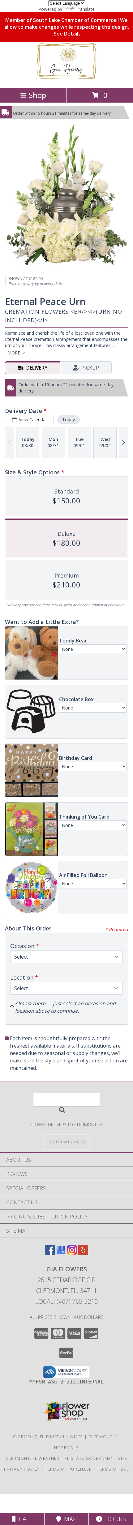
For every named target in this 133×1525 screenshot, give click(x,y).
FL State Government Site (96, 1458)
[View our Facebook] (50, 1252)
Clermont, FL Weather (32, 1458)
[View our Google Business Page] (61, 1252)
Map (69, 1519)
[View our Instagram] (72, 1252)
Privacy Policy (22, 1469)
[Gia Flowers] (66, 79)
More (13, 353)
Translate (85, 9)
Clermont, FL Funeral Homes (48, 1436)
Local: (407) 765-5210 (66, 1301)
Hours (114, 1519)
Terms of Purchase (68, 1469)
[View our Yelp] (83, 1252)
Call (24, 1519)
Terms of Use (113, 1469)
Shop (37, 95)
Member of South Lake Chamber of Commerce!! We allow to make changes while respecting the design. (66, 27)
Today (68, 419)
